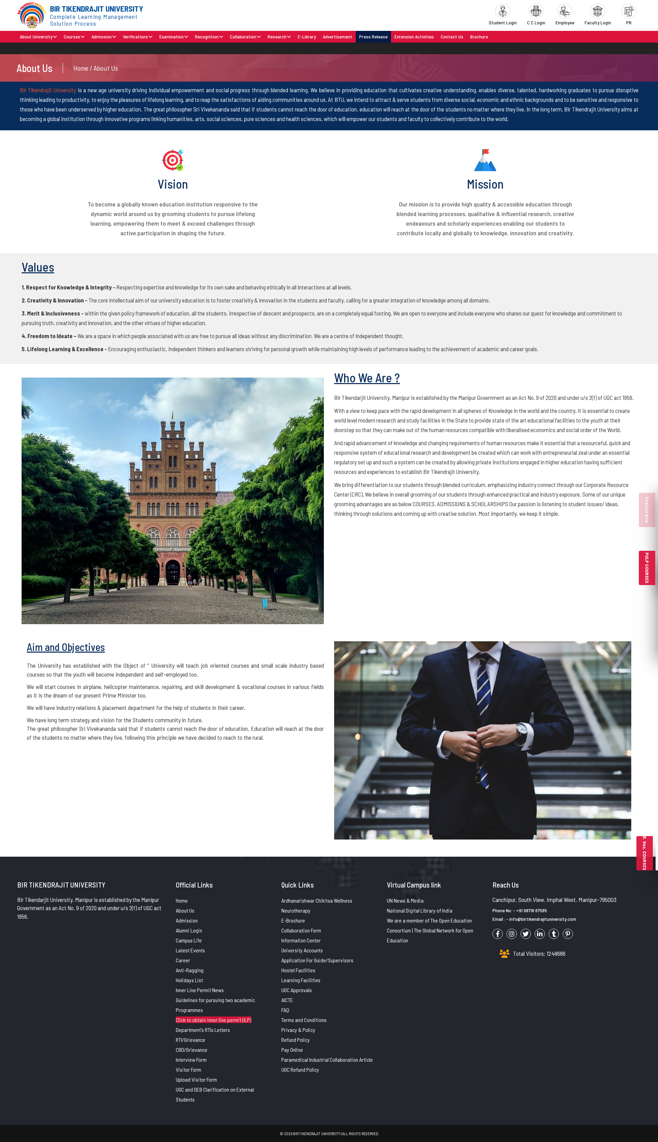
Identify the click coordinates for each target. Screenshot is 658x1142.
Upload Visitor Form (196, 1079)
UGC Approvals (296, 990)
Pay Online (292, 1049)
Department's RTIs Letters (203, 1029)
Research (277, 36)
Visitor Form (188, 1069)
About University (36, 36)
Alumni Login (189, 930)
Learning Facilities (300, 980)
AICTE (287, 1000)
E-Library (307, 36)
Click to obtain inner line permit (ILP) (213, 1019)
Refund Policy (295, 1039)
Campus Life (189, 940)
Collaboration (243, 36)
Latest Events (190, 950)
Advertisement (337, 36)
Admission (102, 36)
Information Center (301, 940)
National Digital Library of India (419, 910)
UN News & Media (405, 900)
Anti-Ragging (190, 970)
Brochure (479, 36)
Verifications (135, 36)
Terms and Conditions (304, 1019)
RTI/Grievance (190, 1039)
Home (182, 900)
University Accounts (302, 950)
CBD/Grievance (191, 1049)
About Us (185, 910)
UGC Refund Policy (300, 1069)
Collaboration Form (301, 930)
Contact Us (452, 36)
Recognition (207, 36)
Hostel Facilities (298, 970)
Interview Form (191, 1059)
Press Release (373, 36)
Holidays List (189, 980)
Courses (72, 36)
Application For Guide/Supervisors (317, 960)
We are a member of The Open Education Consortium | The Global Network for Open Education (430, 930)
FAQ (285, 1010)
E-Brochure (293, 920)
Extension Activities (414, 36)
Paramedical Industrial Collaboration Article (327, 1059)
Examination (171, 36)
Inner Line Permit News (200, 990)
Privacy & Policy (298, 1029)
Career (183, 960)
